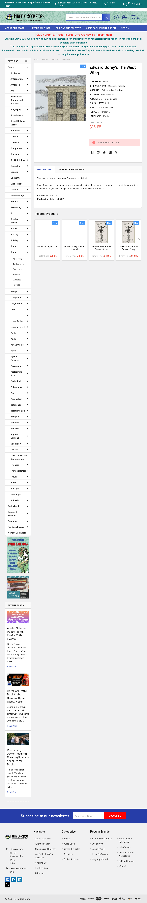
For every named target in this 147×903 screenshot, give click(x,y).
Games (14, 201)
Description (44, 169)
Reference (15, 404)
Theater (14, 464)
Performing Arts (16, 373)
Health (13, 228)
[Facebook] (92, 152)
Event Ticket (17, 183)
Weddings (15, 494)
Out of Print (97, 843)
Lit (11, 315)
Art (12, 90)
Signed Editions (14, 436)
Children (14, 136)
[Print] (104, 152)
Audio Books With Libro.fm (101, 28)
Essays (14, 171)
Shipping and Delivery (68, 28)
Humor (13, 252)
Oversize (17, 279)
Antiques (15, 84)
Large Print (16, 303)
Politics (16, 284)
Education (15, 165)
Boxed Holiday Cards (17, 123)
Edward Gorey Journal (47, 246)
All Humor (17, 258)
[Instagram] (13, 879)
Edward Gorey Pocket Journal (74, 247)
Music (13, 350)
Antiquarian (16, 78)
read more (12, 666)
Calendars (13, 521)
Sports (14, 449)
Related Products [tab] (46, 213)
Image (13, 291)
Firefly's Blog (41, 867)
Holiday (14, 240)
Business (15, 130)
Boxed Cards (17, 115)
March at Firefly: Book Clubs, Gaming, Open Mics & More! (17, 696)
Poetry (14, 393)
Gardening (15, 207)
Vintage (14, 488)
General (16, 274)
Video (13, 482)
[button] (18, 555)
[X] (7, 884)
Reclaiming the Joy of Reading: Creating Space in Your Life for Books (18, 757)
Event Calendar (41, 28)
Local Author (17, 321)
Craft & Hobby (17, 160)
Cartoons (17, 269)
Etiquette (15, 177)
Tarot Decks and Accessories (19, 457)
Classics (15, 142)
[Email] (98, 152)
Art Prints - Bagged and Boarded (16, 100)
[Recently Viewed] (117, 17)
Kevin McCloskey (100, 854)
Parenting (15, 365)
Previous (36, 240)
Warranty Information (71, 169)
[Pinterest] (116, 152)
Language (15, 297)
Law (12, 309)
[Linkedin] (110, 152)
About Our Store (14, 28)
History (14, 234)
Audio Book (13, 506)
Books (11, 67)
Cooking (14, 154)
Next (139, 240)
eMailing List (41, 862)
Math (13, 332)
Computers (16, 148)
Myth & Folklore (14, 358)
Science (14, 422)
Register (138, 4)
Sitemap (39, 873)
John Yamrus (125, 847)
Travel (13, 476)
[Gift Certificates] (125, 17)
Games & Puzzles (12, 513)
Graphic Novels (14, 221)
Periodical (15, 381)
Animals (14, 500)
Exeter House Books (102, 838)
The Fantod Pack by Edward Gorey (101, 247)
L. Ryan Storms (126, 860)
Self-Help (15, 428)
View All (122, 866)
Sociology (15, 443)
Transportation (18, 470)
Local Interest (17, 327)
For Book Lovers (16, 526)
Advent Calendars (17, 532)
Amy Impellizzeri (100, 859)
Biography (15, 109)
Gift (12, 213)
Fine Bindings (17, 195)
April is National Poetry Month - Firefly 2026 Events (16, 633)
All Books (15, 72)
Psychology (16, 398)
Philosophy (16, 387)
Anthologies (18, 264)
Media (13, 338)
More (124, 28)
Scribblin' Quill (98, 848)
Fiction (14, 189)
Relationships (17, 410)
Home (13, 246)
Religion (14, 416)
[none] (60, 98)
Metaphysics (17, 344)
